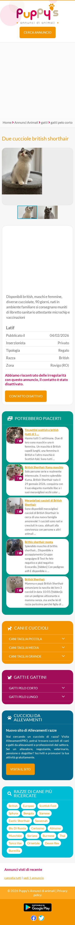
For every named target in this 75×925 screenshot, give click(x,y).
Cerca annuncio (37, 32)
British (13, 806)
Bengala (29, 813)
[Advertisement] (37, 80)
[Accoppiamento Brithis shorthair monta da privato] (14, 547)
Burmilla (14, 850)
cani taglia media (24, 647)
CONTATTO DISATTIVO (25, 396)
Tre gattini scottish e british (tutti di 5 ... (41, 432)
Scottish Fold (47, 806)
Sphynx (13, 813)
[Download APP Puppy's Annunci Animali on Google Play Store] (38, 910)
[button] (69, 176)
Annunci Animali (26, 122)
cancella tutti (12, 878)
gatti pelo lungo (23, 697)
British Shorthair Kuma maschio (44, 467)
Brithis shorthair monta (39, 542)
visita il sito (20, 769)
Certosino (37, 828)
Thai (62, 835)
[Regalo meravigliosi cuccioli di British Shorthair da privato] (14, 506)
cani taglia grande (25, 656)
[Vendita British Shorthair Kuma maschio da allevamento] (14, 472)
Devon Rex (52, 843)
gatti (44, 122)
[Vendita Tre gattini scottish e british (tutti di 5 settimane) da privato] (14, 435)
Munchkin (15, 835)
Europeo (28, 806)
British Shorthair (35, 579)
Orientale (33, 843)
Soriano (32, 835)
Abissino (55, 828)
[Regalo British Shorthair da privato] (14, 584)
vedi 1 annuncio (33, 878)
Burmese (48, 835)
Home (7, 122)
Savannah (41, 820)
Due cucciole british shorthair (35, 138)
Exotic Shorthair (19, 820)
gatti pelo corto (61, 122)
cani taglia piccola (25, 639)
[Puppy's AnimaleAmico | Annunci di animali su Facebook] (33, 919)
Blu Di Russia (17, 828)
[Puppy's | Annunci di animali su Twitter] (41, 919)
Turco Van (15, 843)
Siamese (44, 813)
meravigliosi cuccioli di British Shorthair (43, 502)
